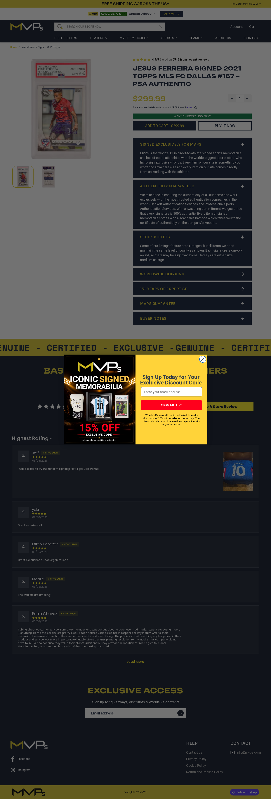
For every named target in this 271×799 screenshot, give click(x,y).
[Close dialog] (202, 359)
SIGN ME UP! (171, 405)
